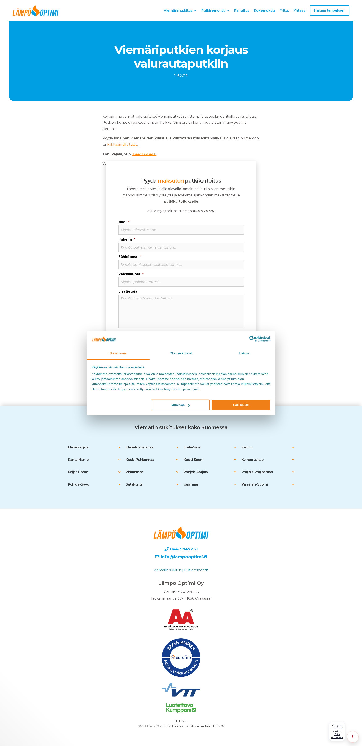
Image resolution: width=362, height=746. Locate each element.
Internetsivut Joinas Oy (211, 726)
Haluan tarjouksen (329, 10)
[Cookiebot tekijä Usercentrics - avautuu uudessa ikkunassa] (252, 339)
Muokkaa (178, 405)
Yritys (284, 11)
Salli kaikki (241, 405)
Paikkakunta (131, 274)
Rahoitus (241, 11)
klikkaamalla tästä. (122, 144)
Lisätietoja (127, 291)
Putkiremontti (213, 11)
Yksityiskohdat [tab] (181, 353)
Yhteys (299, 11)
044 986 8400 (144, 154)
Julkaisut (181, 721)
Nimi (124, 222)
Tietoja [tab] (244, 353)
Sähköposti (130, 257)
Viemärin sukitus (178, 11)
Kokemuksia (264, 11)
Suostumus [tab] (118, 353)
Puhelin (126, 239)
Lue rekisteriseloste (183, 726)
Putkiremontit (196, 570)
